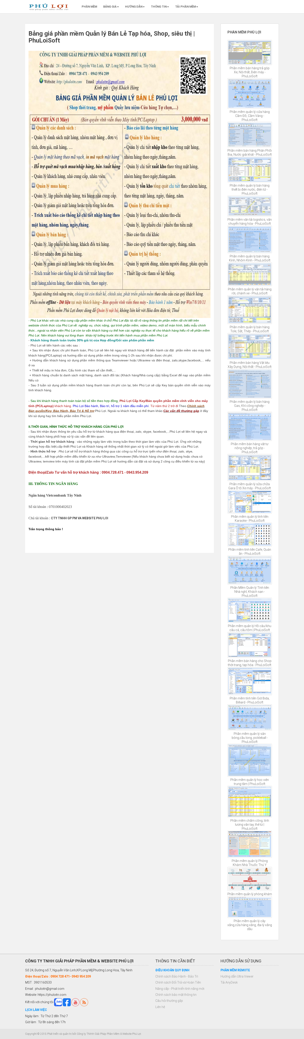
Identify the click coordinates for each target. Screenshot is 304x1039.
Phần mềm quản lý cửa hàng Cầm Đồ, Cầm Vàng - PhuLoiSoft (250, 116)
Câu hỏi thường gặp (169, 1000)
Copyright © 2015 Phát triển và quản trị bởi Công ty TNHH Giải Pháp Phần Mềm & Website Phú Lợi (83, 1033)
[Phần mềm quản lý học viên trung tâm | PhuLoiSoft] (249, 760)
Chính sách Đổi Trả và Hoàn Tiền (178, 982)
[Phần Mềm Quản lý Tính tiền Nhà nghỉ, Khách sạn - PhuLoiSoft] (249, 570)
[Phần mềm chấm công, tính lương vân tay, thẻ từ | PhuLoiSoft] (249, 801)
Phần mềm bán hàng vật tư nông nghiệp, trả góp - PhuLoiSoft (249, 448)
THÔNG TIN (159, 6)
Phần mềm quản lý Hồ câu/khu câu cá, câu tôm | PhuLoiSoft (249, 628)
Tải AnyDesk (229, 982)
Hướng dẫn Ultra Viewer (237, 976)
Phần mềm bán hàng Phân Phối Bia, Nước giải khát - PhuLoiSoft (249, 152)
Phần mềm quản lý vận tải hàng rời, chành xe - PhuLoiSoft (250, 291)
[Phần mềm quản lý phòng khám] (249, 879)
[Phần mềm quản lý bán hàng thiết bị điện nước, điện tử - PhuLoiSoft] (249, 169)
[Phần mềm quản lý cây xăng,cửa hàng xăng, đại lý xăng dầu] (249, 907)
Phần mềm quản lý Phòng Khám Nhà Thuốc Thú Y (250, 863)
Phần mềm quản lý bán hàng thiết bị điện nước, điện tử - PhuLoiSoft (250, 189)
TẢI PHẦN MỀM (185, 6)
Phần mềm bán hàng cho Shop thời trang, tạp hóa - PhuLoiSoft (250, 663)
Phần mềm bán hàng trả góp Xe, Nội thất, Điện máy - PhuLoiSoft (250, 72)
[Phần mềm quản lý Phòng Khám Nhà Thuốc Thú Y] (249, 844)
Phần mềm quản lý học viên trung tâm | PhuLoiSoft (249, 782)
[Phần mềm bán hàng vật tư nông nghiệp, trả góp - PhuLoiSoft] (249, 426)
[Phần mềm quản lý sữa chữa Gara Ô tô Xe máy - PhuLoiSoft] (249, 467)
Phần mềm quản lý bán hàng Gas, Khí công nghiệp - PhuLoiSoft (250, 406)
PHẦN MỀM (89, 6)
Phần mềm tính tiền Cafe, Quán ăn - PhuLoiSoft (249, 551)
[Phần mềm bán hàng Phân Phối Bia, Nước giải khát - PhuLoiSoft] (249, 134)
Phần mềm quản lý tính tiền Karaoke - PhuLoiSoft (249, 518)
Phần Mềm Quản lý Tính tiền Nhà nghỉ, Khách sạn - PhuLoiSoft (249, 591)
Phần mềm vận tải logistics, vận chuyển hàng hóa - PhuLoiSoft (249, 221)
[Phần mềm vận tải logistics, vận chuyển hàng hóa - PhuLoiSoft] (249, 206)
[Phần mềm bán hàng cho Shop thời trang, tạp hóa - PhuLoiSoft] (249, 645)
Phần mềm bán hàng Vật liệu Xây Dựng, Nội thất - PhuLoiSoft (250, 365)
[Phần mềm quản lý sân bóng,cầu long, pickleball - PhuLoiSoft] (249, 717)
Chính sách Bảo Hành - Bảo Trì (176, 976)
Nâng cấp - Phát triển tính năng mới (179, 988)
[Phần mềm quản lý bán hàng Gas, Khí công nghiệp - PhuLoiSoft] (249, 384)
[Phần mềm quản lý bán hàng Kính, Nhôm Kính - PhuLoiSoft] (249, 239)
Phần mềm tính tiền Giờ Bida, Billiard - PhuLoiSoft (250, 700)
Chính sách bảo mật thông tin (176, 994)
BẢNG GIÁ (110, 6)
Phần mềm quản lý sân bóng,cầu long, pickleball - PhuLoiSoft (250, 738)
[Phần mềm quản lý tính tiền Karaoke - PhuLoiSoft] (249, 501)
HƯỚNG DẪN (133, 6)
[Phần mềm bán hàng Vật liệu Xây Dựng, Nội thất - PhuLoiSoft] (249, 346)
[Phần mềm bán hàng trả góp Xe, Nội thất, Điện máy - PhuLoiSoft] (249, 52)
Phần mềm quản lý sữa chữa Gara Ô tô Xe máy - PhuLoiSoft (249, 486)
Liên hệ (160, 1007)
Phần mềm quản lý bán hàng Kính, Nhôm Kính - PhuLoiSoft (249, 258)
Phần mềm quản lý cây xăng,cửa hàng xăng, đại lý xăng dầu (249, 925)
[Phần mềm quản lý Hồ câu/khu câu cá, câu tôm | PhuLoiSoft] (249, 610)
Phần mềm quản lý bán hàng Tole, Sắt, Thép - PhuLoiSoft (250, 329)
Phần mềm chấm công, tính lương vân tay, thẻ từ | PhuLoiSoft (249, 824)
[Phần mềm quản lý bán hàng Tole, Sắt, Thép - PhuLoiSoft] (249, 309)
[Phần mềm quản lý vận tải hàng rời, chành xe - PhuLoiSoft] (249, 274)
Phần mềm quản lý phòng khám (249, 894)
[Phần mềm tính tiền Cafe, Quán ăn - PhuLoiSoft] (249, 534)
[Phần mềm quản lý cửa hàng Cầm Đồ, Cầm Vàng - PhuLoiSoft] (249, 93)
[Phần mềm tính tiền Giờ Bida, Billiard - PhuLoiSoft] (249, 681)
